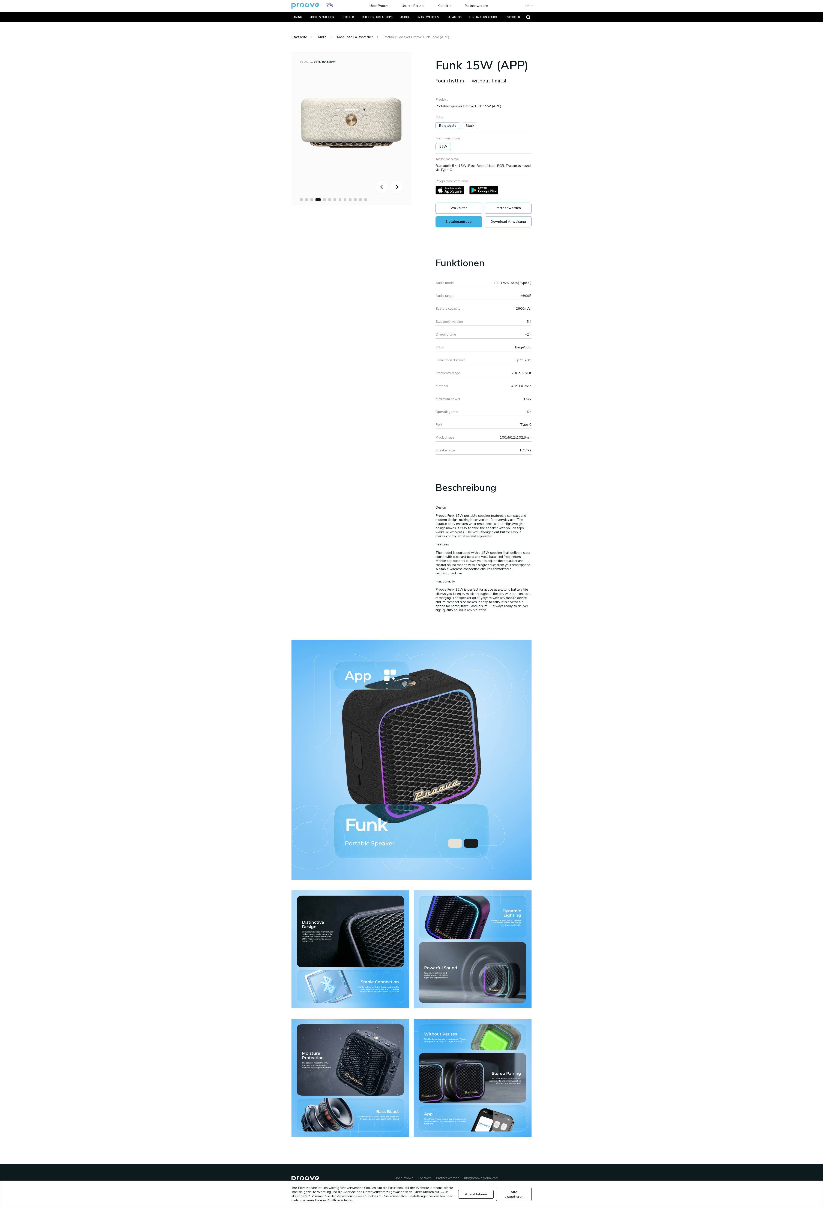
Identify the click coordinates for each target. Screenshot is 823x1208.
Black (470, 125)
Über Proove (379, 6)
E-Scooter (512, 17)
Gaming (296, 17)
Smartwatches (428, 17)
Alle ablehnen (476, 1194)
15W (443, 146)
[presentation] (381, 187)
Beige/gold (448, 125)
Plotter (348, 17)
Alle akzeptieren (514, 1194)
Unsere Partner (413, 6)
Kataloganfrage (459, 221)
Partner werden (476, 6)
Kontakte (444, 6)
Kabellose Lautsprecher (355, 37)
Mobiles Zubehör (322, 17)
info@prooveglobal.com (481, 1178)
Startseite (299, 37)
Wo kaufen (458, 208)
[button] (301, 199)
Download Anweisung (508, 221)
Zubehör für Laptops (377, 17)
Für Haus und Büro (483, 17)
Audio (404, 17)
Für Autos (454, 17)
